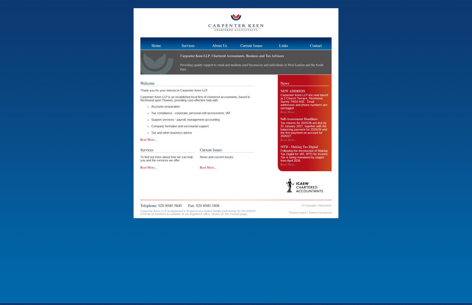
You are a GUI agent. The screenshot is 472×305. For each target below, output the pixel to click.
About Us (219, 45)
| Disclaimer (324, 205)
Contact (316, 45)
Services (188, 45)
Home (156, 45)
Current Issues (251, 45)
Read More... (148, 139)
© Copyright (309, 205)
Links (283, 45)
